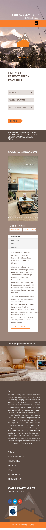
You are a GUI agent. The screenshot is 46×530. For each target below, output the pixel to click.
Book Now (20, 326)
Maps (13, 244)
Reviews (14, 247)
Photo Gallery (30, 230)
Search (14, 120)
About (11, 451)
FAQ (10, 469)
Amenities (15, 240)
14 (32, 217)
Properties (14, 460)
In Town (11, 134)
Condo (34, 132)
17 (37, 217)
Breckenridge (16, 456)
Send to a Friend (19, 226)
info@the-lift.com (16, 491)
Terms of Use (15, 478)
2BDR (11, 137)
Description (15, 237)
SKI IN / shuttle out (26, 134)
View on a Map (15, 230)
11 (26, 217)
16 (35, 217)
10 (24, 217)
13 (30, 217)
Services (12, 465)
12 (28, 217)
